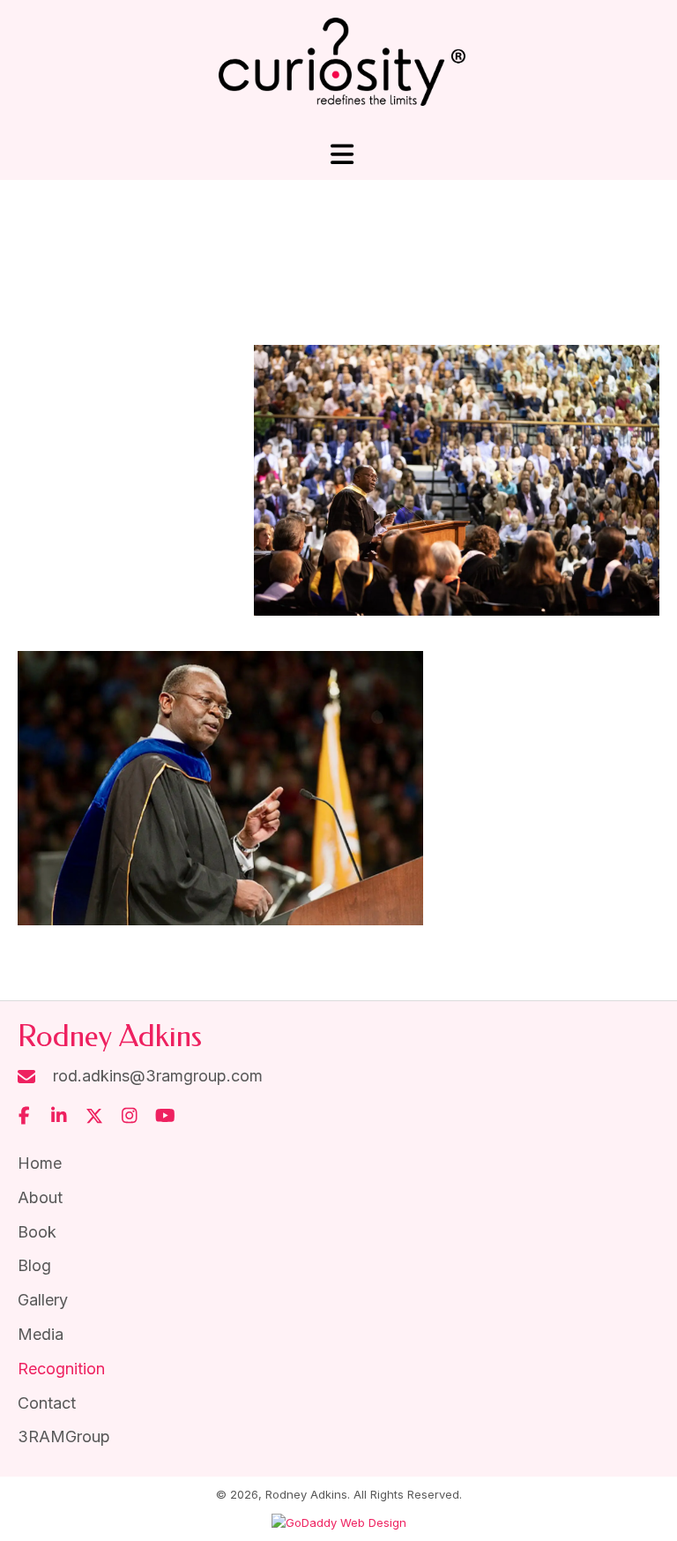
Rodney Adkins (110, 1036)
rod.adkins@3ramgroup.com (158, 1075)
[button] (23, 1115)
